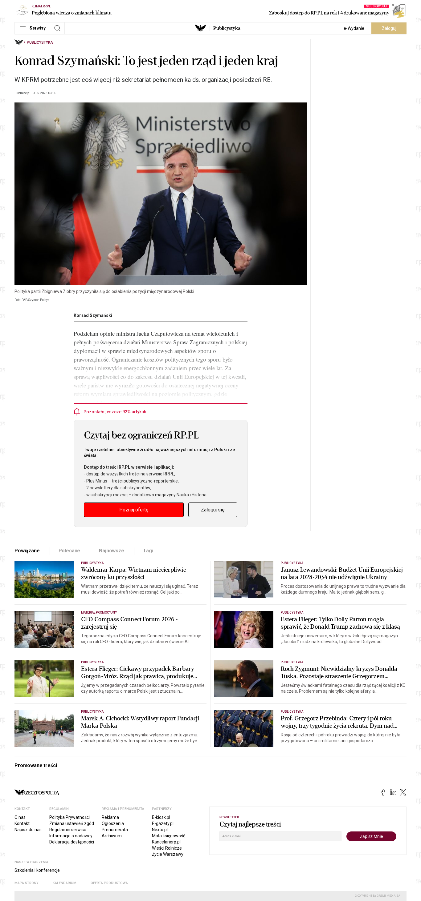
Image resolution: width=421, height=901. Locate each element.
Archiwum (112, 835)
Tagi (148, 551)
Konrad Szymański (93, 315)
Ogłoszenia (113, 823)
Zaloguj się (212, 510)
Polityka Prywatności (69, 817)
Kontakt (22, 823)
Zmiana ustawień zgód (71, 823)
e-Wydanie (354, 28)
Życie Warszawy (167, 854)
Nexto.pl (160, 829)
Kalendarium (64, 883)
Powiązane (27, 551)
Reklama (110, 817)
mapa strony (26, 883)
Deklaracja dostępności (71, 841)
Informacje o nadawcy (70, 835)
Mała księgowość (168, 835)
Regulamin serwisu (67, 829)
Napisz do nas (28, 829)
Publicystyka (226, 28)
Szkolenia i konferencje (37, 870)
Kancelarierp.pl (166, 841)
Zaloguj (389, 28)
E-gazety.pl (163, 823)
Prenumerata (115, 829)
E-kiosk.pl (161, 817)
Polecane (69, 551)
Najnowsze (111, 551)
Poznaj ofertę (133, 510)
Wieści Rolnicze (167, 848)
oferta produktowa (109, 883)
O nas (20, 817)
